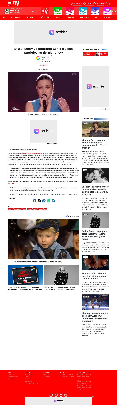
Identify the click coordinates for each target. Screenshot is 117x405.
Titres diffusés (13, 377)
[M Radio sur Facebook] (51, 395)
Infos (27, 377)
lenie (45, 209)
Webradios (15, 17)
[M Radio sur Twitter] (56, 395)
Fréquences (45, 17)
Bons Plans (29, 374)
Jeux (96, 17)
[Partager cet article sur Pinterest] (43, 202)
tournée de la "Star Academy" (32, 153)
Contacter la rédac (31, 383)
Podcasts (84, 17)
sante (24, 209)
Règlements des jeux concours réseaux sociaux (84, 377)
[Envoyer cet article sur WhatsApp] (48, 202)
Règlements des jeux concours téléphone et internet (84, 388)
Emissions (30, 17)
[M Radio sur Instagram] (66, 395)
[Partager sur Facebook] (34, 202)
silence (35, 209)
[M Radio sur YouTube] (61, 395)
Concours (28, 381)
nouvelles (29, 209)
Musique (70, 17)
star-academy (17, 209)
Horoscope (109, 17)
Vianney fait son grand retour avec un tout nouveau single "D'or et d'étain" (94, 144)
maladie (10, 209)
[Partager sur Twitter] (39, 202)
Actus (59, 17)
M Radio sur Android (67, 377)
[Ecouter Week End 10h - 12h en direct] (95, 54)
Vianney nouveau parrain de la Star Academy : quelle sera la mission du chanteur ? (95, 317)
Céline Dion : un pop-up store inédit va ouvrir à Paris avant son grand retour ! (94, 235)
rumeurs (41, 209)
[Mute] (33, 11)
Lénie (66, 153)
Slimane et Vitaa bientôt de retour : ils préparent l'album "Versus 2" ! (94, 276)
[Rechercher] (108, 3)
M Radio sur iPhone (66, 374)
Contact (10, 374)
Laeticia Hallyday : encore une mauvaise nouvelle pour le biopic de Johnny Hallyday (95, 190)
